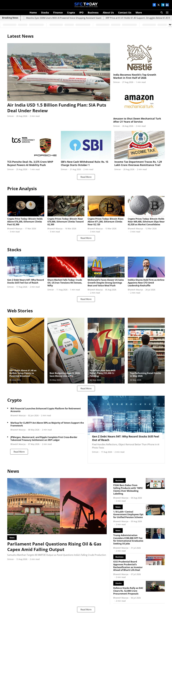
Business (93, 12)
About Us (108, 12)
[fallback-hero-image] (58, 72)
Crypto (71, 12)
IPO (81, 12)
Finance (58, 12)
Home (33, 12)
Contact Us (124, 12)
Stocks (45, 12)
